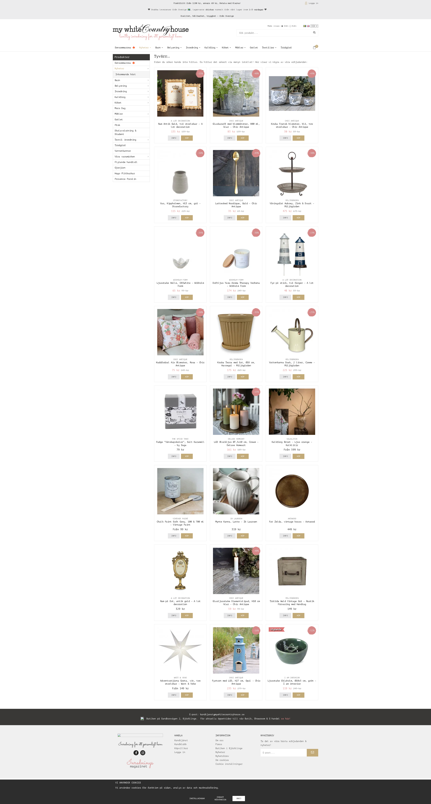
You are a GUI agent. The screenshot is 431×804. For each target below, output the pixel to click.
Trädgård (286, 47)
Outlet (254, 47)
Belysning (173, 47)
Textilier (268, 47)
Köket (225, 47)
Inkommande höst (125, 74)
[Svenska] (305, 26)
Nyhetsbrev (222, 756)
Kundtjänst (181, 740)
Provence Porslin (125, 179)
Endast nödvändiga (220, 798)
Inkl (286, 26)
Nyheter (144, 47)
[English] (308, 26)
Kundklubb (180, 744)
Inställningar (197, 798)
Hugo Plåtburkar (125, 173)
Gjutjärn (120, 167)
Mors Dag (120, 108)
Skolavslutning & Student (125, 132)
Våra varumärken (125, 156)
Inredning (192, 47)
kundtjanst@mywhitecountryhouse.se (222, 714)
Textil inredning (125, 139)
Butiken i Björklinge (229, 748)
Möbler (239, 47)
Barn (158, 47)
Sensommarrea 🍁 (125, 47)
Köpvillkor (181, 748)
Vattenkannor (123, 151)
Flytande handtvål (126, 162)
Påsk (117, 125)
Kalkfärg (210, 47)
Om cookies (222, 760)
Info (173, 138)
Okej (238, 798)
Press (219, 744)
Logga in (313, 3)
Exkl (294, 26)
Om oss (220, 740)
